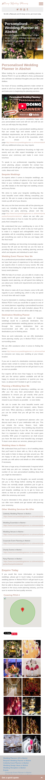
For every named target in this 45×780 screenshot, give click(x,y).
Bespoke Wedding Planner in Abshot (17, 760)
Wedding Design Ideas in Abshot (15, 765)
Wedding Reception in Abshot (14, 768)
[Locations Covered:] (2, 3)
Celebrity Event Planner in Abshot (16, 763)
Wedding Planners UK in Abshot (15, 758)
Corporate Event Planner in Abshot (18, 773)
